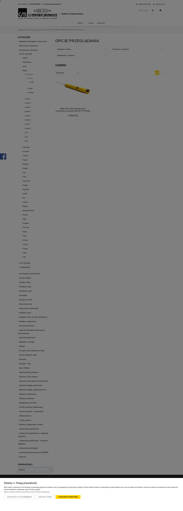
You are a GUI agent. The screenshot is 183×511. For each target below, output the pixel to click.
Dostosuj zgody (45, 497)
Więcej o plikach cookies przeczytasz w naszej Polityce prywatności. (27, 492)
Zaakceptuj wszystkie (68, 497)
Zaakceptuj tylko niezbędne (19, 497)
